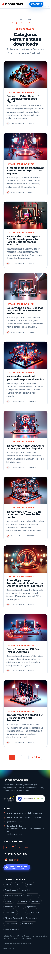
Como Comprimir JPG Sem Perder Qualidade (23, 650)
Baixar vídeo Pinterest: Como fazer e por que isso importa (25, 447)
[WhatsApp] (26, 847)
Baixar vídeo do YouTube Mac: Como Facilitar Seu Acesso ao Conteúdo (25, 311)
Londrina (19, 884)
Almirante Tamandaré (13, 918)
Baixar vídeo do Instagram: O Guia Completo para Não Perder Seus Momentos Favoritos (25, 240)
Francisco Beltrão (29, 923)
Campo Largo (10, 912)
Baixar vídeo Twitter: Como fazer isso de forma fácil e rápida (23, 514)
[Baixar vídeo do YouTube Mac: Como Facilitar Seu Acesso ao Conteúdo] (25, 286)
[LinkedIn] (19, 847)
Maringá (30, 884)
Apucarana (31, 907)
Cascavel (24, 890)
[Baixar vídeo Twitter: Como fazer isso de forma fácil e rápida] (25, 490)
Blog (30, 19)
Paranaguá (35, 901)
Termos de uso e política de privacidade (18, 944)
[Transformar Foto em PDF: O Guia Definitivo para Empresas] (25, 693)
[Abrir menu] (46, 4)
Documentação (9, 949)
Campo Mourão (11, 923)
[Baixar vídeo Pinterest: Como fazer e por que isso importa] (25, 424)
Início (22, 19)
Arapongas (35, 912)
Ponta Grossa (10, 890)
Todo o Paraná (11, 929)
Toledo (20, 907)
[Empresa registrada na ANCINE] (9, 799)
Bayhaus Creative (14, 834)
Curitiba (8, 884)
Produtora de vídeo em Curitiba (30, 788)
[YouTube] (13, 847)
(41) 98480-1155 (14, 822)
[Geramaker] (11, 859)
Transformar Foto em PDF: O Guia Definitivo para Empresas (24, 718)
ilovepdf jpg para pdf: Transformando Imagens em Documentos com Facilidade (24, 583)
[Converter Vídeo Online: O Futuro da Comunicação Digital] (25, 74)
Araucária (9, 907)
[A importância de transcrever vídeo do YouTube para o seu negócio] (25, 146)
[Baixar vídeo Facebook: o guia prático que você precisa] (25, 355)
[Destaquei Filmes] (15, 780)
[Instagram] (6, 847)
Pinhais (23, 912)
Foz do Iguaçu (32, 896)
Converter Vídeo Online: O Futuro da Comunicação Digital (23, 99)
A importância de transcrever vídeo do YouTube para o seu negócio (25, 171)
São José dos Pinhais (13, 896)
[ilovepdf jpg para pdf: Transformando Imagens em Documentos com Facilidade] (25, 559)
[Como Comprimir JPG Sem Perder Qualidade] (25, 627)
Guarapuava (22, 901)
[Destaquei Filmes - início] (12, 4)
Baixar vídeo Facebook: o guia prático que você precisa (25, 378)
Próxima (36, 757)
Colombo (8, 901)
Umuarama (30, 918)
